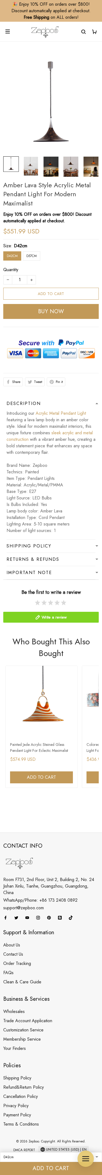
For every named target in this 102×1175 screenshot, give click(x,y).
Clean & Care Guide (22, 982)
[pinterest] (50, 917)
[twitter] (18, 917)
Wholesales (14, 1011)
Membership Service (22, 1039)
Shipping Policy (17, 1078)
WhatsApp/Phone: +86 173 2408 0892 (40, 900)
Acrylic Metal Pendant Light (61, 413)
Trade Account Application (27, 1021)
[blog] (61, 917)
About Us (11, 945)
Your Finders (14, 1048)
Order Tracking (17, 963)
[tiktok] (72, 917)
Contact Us (13, 954)
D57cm (31, 256)
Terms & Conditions (21, 1124)
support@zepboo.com (23, 908)
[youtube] (29, 917)
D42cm (20, 246)
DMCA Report (24, 1150)
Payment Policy (17, 1115)
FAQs (8, 973)
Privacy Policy (16, 1106)
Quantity (10, 270)
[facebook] (7, 917)
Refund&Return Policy (23, 1087)
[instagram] (40, 917)
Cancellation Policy (20, 1096)
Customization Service (23, 1030)
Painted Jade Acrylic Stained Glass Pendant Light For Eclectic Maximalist (39, 747)
